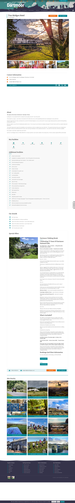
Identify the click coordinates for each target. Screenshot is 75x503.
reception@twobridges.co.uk (15, 81)
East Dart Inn (17, 454)
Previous (9, 40)
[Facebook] (74, 203)
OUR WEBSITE (52, 10)
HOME (9, 10)
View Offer (43, 358)
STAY (12, 10)
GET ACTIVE (24, 10)
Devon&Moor (58, 454)
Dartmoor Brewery (37, 397)
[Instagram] (74, 205)
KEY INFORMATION (44, 10)
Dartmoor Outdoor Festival (58, 397)
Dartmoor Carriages (17, 397)
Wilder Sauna (37, 416)
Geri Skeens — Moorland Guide (37, 454)
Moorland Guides (58, 435)
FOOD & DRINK (31, 10)
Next (65, 40)
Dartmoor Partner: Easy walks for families (58, 416)
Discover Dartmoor (16, 435)
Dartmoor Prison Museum (17, 416)
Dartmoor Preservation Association (37, 435)
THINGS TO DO (18, 10)
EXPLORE (37, 10)
